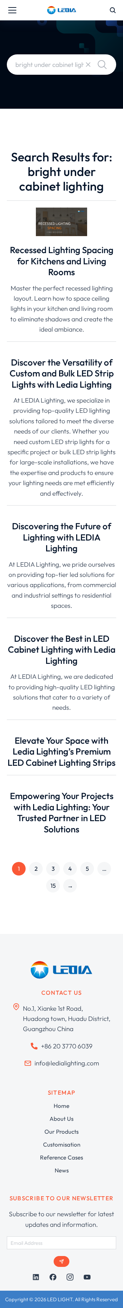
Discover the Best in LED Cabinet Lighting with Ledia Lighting (61, 649)
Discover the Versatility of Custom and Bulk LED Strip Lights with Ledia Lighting (62, 373)
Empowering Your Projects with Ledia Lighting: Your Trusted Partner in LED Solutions (61, 812)
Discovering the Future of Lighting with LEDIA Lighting (61, 537)
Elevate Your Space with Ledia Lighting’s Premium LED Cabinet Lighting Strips (61, 751)
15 (53, 885)
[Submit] (61, 1261)
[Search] (102, 64)
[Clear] (88, 64)
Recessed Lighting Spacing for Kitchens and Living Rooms (61, 261)
